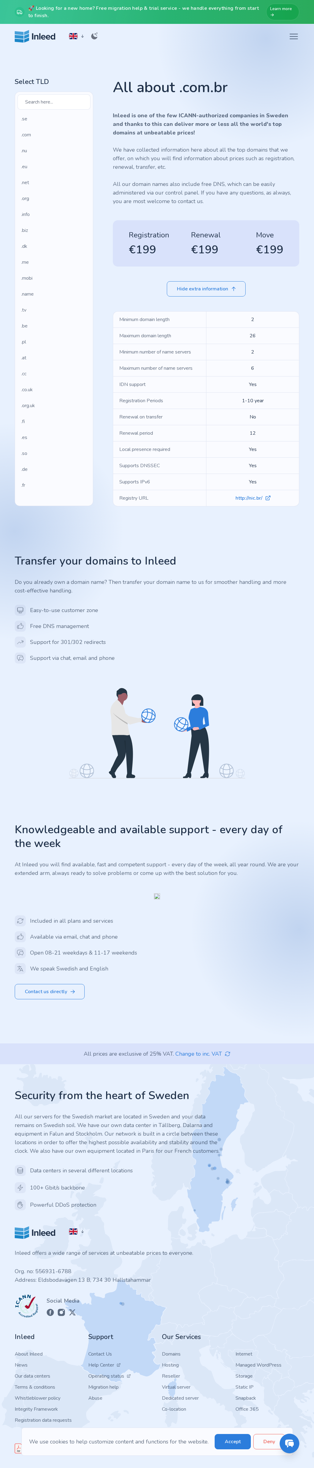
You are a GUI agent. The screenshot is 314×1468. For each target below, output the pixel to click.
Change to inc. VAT (198, 1053)
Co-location (174, 1409)
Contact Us (100, 1354)
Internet (244, 1354)
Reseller (171, 1376)
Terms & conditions (35, 1387)
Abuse (95, 1398)
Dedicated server (180, 1398)
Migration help (103, 1387)
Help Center (101, 1365)
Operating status (106, 1376)
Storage (244, 1376)
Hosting (170, 1365)
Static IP (245, 1387)
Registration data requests (43, 1420)
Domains (171, 1354)
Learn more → (281, 12)
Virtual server (176, 1387)
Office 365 (247, 1409)
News (21, 1365)
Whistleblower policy (37, 1398)
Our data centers (32, 1376)
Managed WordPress (258, 1365)
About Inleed (29, 1354)
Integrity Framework (36, 1409)
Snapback (246, 1398)
